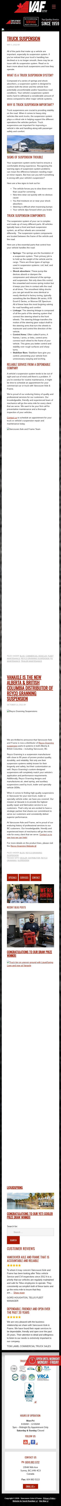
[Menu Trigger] (54, 6)
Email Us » (30, 1486)
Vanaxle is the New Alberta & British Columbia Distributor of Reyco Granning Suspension (30, 688)
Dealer (23, 858)
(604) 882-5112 (32, 1462)
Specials (12, 877)
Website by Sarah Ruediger (24, 1501)
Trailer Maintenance (31, 661)
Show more (19, 1292)
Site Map (42, 1501)
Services (24, 877)
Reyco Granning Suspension (35, 659)
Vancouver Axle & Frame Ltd (30, 6)
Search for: (12, 1226)
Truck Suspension (23, 38)
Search (13, 1240)
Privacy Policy (49, 1498)
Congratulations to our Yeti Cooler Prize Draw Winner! (30, 1215)
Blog (22, 656)
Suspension (23, 860)
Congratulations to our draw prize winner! (29, 954)
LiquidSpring (15, 1187)
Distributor (34, 858)
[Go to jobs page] (30, 902)
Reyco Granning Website (22, 846)
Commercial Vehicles (36, 656)
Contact (36, 877)
